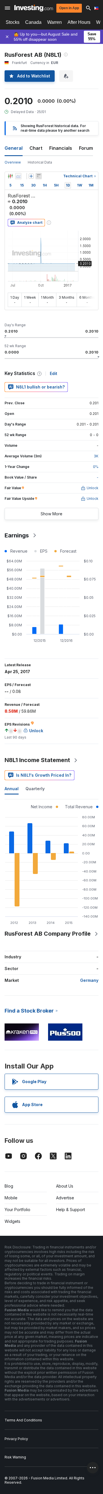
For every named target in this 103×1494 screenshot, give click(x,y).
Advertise (65, 1197)
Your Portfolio (17, 1209)
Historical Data (40, 162)
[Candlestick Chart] (10, 176)
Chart (35, 148)
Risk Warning (15, 1457)
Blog (9, 1186)
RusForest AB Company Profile (48, 933)
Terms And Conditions (23, 1420)
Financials (60, 148)
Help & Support (70, 1209)
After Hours (79, 22)
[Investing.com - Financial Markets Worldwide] (33, 8)
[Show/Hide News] (38, 176)
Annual (12, 788)
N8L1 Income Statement (37, 760)
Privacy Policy (16, 1439)
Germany (89, 980)
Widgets (12, 1221)
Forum (86, 148)
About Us (64, 1186)
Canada (33, 22)
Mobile (11, 1197)
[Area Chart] (18, 176)
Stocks (12, 22)
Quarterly (35, 788)
